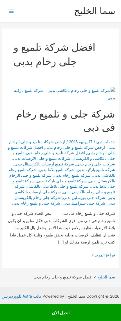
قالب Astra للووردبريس (21, 296)
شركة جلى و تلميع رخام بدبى (36, 203)
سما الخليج (94, 10)
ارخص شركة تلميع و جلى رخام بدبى (75, 147)
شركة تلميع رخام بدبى (72, 175)
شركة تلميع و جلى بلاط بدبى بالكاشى (58, 186)
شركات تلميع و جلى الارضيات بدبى (41, 158)
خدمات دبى (105, 142)
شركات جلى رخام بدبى (95, 164)
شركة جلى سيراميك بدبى (83, 203)
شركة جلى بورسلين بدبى (84, 197)
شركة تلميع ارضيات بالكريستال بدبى (44, 164)
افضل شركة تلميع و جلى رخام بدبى (55, 152)
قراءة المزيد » (103, 256)
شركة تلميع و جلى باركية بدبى (62, 181)
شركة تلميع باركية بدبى (96, 169)
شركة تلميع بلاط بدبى (57, 169)
